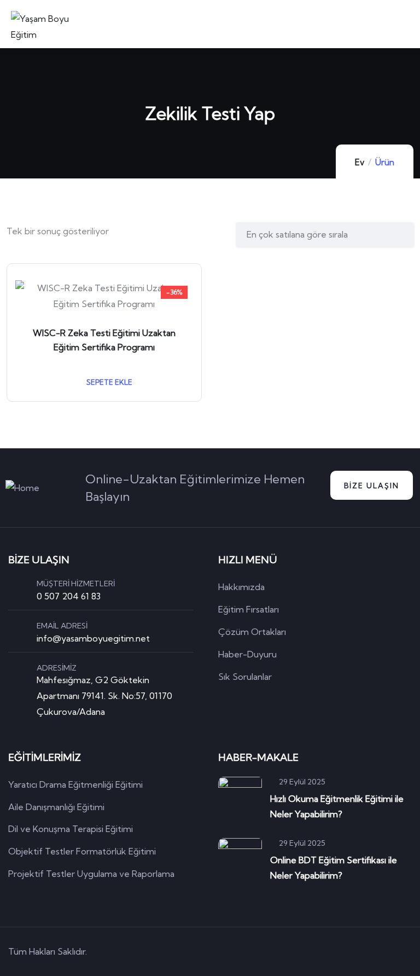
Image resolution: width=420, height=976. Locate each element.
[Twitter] (312, 951)
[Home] (22, 488)
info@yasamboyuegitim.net (93, 638)
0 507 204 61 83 (69, 596)
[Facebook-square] (343, 951)
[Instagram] (406, 951)
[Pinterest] (375, 951)
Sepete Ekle (108, 382)
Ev (359, 162)
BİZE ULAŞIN (371, 485)
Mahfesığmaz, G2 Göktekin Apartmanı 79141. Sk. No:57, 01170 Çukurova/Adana (104, 695)
